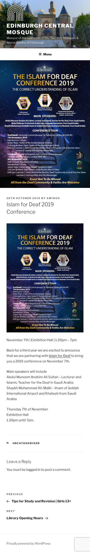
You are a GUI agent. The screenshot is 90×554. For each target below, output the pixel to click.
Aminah (53, 198)
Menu (47, 54)
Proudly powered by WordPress (28, 543)
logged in (33, 470)
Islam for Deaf (60, 356)
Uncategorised (26, 443)
